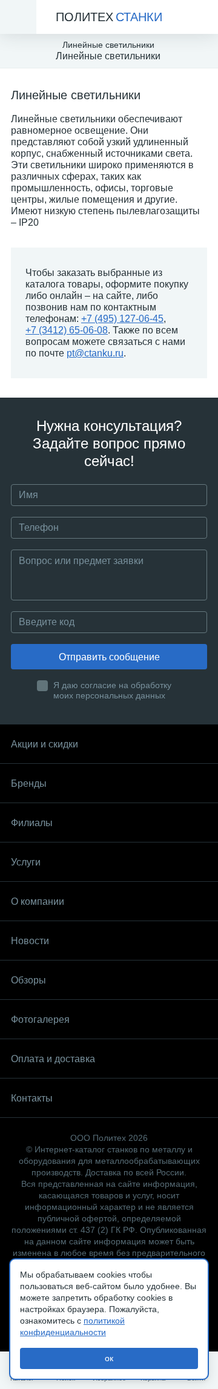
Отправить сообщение (109, 657)
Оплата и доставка (53, 1059)
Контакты (32, 1098)
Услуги (26, 862)
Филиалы (32, 823)
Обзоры (28, 980)
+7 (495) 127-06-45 (122, 319)
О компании (37, 901)
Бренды (29, 783)
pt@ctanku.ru (95, 353)
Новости (30, 941)
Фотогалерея (40, 1019)
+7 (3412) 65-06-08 (66, 330)
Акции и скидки (44, 744)
